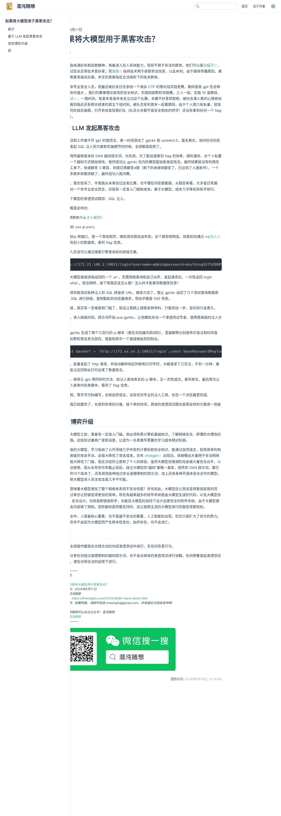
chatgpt (153, 455)
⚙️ (273, 6)
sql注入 (212, 236)
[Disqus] (140, 753)
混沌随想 (74, 616)
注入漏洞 (94, 217)
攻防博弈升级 (18, 43)
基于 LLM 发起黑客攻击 (25, 36)
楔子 (11, 29)
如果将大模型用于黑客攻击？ (88, 584)
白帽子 (210, 65)
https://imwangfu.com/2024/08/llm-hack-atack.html (109, 598)
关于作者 (259, 6)
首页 (244, 6)
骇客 (117, 71)
